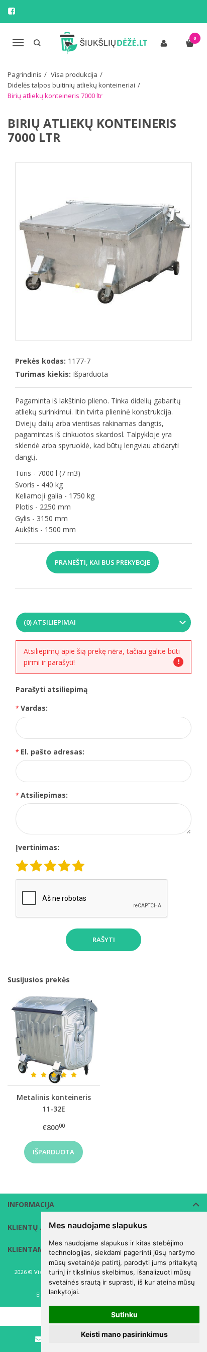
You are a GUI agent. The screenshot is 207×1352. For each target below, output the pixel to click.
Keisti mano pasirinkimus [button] (124, 1334)
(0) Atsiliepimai (50, 622)
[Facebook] (12, 11)
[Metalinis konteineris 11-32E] (54, 1039)
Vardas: (34, 708)
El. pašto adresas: (52, 751)
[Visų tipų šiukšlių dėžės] (103, 43)
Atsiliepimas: (44, 795)
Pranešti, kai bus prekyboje (102, 562)
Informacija (31, 1204)
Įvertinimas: (37, 847)
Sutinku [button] (124, 1314)
